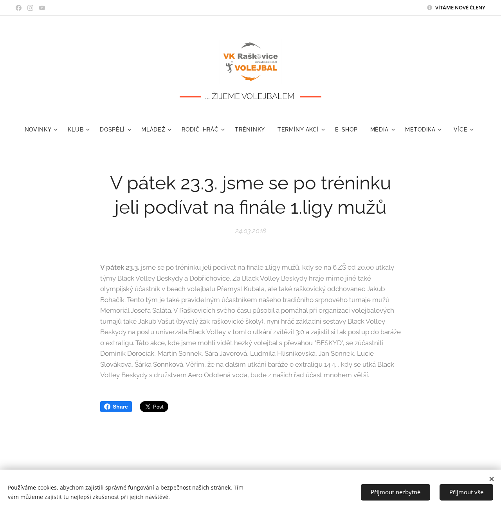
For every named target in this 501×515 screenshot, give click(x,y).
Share (120, 406)
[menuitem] (43, 129)
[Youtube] (42, 7)
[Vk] (18, 7)
